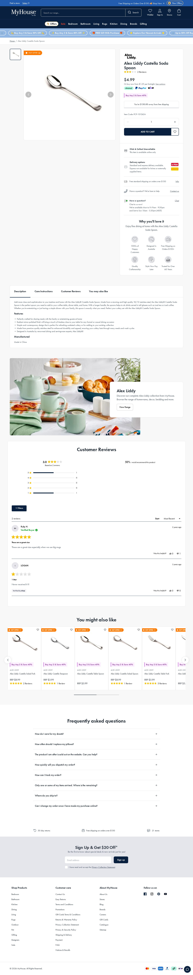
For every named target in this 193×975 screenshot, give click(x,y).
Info (177, 181)
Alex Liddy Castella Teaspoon (56, 673)
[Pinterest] (158, 894)
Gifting (143, 23)
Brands (133, 23)
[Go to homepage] (23, 13)
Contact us (174, 191)
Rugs (104, 23)
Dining (123, 23)
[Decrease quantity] (135, 122)
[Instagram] (151, 894)
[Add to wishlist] (37, 629)
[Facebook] (145, 894)
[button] (28, 95)
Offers (53, 23)
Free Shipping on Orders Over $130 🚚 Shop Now (140, 2)
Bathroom (86, 23)
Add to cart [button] (148, 131)
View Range (124, 407)
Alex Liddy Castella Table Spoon (90, 673)
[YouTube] (165, 894)
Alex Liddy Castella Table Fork (156, 673)
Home (12, 41)
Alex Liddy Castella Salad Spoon (124, 673)
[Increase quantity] (168, 122)
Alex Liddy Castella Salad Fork (22, 673)
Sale (63, 23)
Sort (157, 518)
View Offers (175, 3)
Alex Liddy (14, 670)
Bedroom (73, 23)
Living (96, 23)
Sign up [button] (121, 859)
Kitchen (114, 23)
